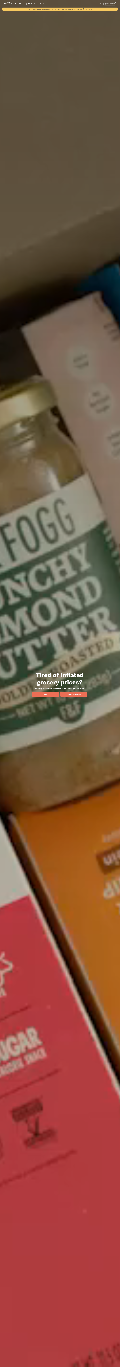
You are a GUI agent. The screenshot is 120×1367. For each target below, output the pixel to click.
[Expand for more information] (83, 9)
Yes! (45, 694)
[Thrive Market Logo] (7, 4)
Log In (99, 3)
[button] (60, 9)
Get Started (111, 3)
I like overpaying (74, 694)
